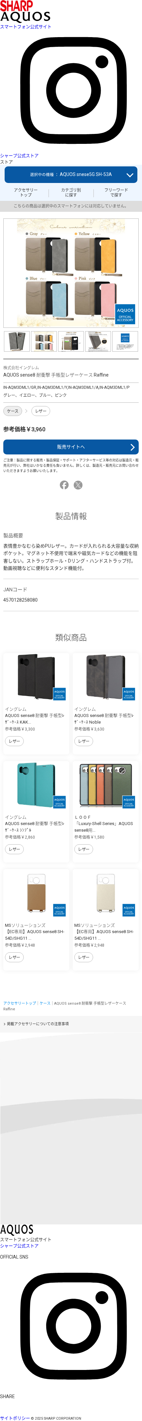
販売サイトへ (71, 446)
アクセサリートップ (26, 192)
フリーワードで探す (116, 192)
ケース (12, 411)
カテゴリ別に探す (71, 192)
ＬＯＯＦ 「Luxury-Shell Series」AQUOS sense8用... (103, 824)
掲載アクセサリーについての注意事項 (38, 1024)
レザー (41, 411)
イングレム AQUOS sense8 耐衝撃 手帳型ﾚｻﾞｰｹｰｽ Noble (104, 716)
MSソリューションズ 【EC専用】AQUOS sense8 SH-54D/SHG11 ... (34, 932)
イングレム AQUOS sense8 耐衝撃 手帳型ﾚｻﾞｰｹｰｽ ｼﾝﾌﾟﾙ (34, 824)
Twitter (79, 485)
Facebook (65, 485)
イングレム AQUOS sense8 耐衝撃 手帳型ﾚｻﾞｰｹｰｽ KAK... (34, 716)
